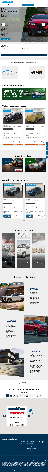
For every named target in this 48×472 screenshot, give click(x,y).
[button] (3, 24)
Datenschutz (21, 446)
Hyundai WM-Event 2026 (35, 289)
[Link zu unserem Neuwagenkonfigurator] (23, 250)
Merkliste (19, 4)
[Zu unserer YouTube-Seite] (43, 442)
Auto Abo (28, 444)
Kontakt (5, 4)
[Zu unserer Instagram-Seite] (39, 442)
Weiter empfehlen (29, 4)
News (20, 444)
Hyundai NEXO (35, 352)
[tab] (22, 147)
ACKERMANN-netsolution (32, 470)
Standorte (11, 4)
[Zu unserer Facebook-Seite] (36, 442)
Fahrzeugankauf (30, 446)
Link (2, 30)
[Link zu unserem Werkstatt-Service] (8, 250)
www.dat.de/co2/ (42, 465)
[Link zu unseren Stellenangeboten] (38, 250)
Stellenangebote (30, 450)
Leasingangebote (30, 441)
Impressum (21, 450)
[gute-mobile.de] (7, 1)
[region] (24, 24)
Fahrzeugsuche (30, 443)
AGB (19, 448)
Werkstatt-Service (30, 451)
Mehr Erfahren (36, 96)
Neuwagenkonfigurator (31, 448)
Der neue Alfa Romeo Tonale (11, 320)
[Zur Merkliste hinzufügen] (22, 110)
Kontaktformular (22, 441)
